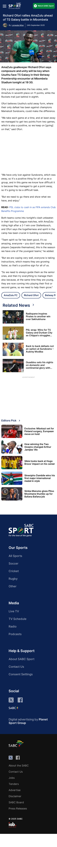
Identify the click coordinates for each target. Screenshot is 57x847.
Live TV (14, 611)
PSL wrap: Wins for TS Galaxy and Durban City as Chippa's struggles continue (39, 333)
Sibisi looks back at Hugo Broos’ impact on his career (39, 462)
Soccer (13, 563)
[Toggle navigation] (4, 6)
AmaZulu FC (11, 295)
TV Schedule (17, 619)
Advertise (14, 790)
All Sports (15, 556)
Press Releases (18, 808)
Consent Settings (21, 674)
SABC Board (16, 802)
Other (13, 586)
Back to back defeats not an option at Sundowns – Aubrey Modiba (40, 349)
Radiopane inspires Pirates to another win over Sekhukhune (38, 316)
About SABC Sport (21, 659)
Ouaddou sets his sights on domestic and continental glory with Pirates (39, 365)
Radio (13, 626)
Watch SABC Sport (46, 6)
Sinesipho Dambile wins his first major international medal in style (39, 478)
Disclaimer (15, 796)
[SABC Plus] (14, 707)
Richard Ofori (31, 295)
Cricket (14, 571)
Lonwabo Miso (18, 25)
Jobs (12, 777)
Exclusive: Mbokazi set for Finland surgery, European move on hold (39, 431)
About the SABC (19, 765)
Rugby (13, 578)
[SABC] (16, 743)
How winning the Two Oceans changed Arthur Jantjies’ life (37, 447)
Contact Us (16, 666)
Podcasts (15, 634)
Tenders (14, 783)
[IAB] (12, 824)
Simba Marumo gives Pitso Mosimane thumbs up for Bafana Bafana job (39, 494)
